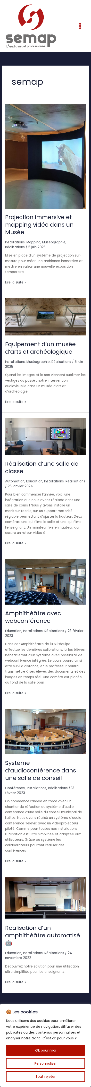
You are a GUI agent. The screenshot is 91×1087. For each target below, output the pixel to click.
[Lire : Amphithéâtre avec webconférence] (45, 581)
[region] (45, 1045)
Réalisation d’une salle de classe (41, 467)
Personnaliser (45, 1063)
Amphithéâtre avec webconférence (33, 617)
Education (34, 481)
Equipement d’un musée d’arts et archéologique (40, 348)
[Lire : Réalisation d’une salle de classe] (45, 436)
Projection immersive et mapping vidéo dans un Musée (39, 224)
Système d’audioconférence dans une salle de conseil (40, 770)
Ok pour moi (45, 1050)
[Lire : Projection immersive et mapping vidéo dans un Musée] (45, 156)
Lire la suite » (15, 282)
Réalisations (15, 247)
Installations (15, 242)
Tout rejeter (45, 1076)
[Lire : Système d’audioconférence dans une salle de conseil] (45, 731)
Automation (15, 481)
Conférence (15, 788)
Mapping (33, 242)
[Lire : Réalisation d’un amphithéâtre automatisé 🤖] (45, 898)
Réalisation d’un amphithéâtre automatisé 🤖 (42, 935)
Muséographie (54, 242)
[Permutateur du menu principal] (80, 26)
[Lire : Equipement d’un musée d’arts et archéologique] (45, 316)
